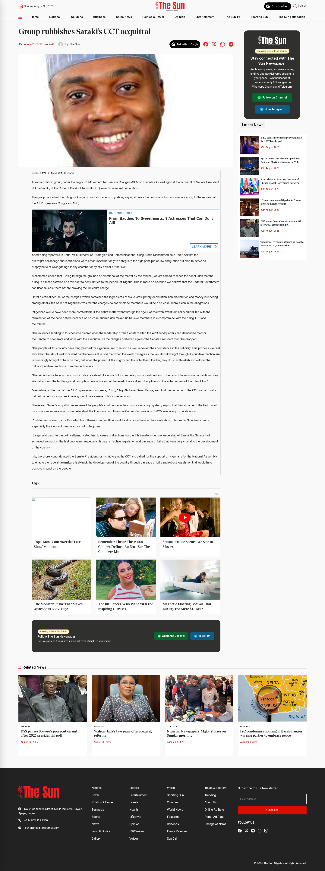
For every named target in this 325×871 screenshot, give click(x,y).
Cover (95, 795)
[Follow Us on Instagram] (266, 831)
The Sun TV (232, 17)
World (171, 788)
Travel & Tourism (215, 788)
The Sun (74, 44)
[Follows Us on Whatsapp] (222, 44)
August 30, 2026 (29, 742)
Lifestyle (135, 817)
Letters (134, 788)
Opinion (180, 17)
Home (35, 17)
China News (124, 17)
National (55, 17)
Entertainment (205, 17)
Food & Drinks (101, 831)
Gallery (96, 838)
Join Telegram (274, 109)
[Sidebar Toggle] (20, 17)
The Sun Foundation (291, 17)
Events (133, 802)
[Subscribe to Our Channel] (253, 831)
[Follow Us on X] (246, 831)
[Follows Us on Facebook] (205, 44)
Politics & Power (153, 17)
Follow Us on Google (280, 6)
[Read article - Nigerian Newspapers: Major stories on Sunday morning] (199, 698)
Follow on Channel (274, 97)
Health (133, 809)
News (95, 824)
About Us (211, 802)
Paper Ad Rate (214, 817)
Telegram (204, 635)
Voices (134, 838)
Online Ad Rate (214, 809)
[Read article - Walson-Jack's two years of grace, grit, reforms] (126, 698)
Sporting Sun (259, 17)
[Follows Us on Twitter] (214, 44)
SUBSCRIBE (272, 810)
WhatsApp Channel (173, 635)
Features (173, 817)
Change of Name (215, 824)
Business (99, 17)
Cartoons (173, 824)
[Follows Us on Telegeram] (231, 44)
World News (175, 809)
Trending (210, 795)
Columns (77, 17)
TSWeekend (137, 831)
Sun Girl (172, 838)
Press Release (177, 831)
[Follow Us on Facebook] (240, 831)
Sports (96, 817)
